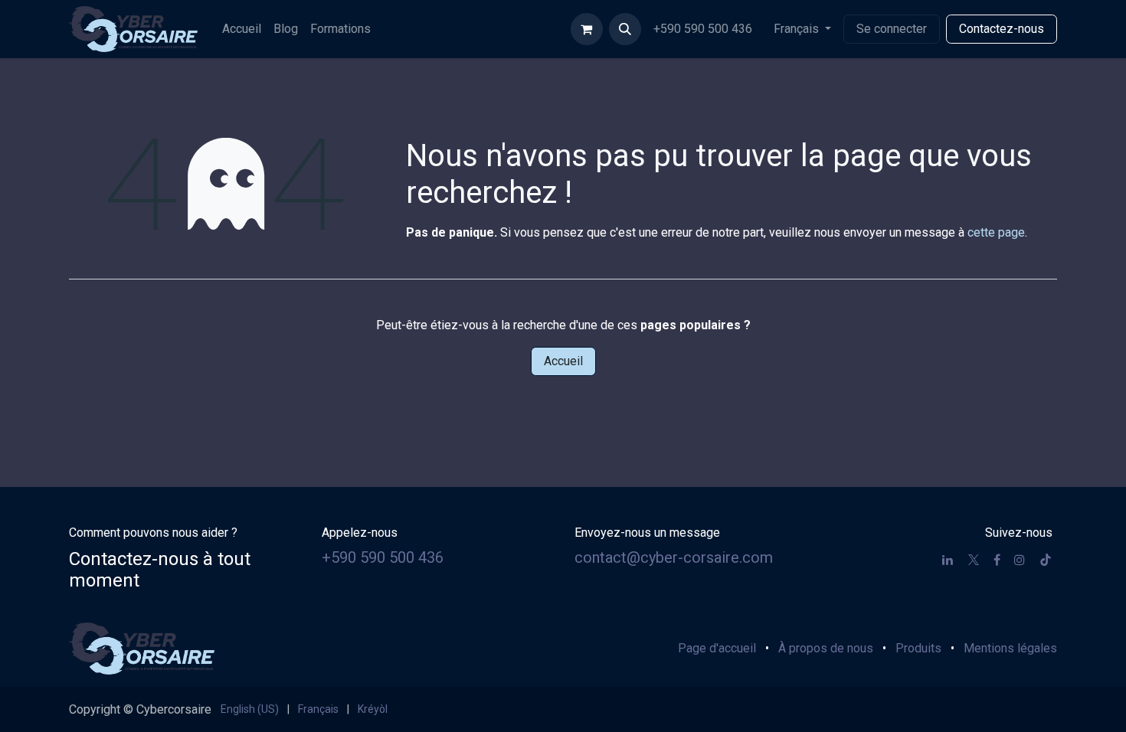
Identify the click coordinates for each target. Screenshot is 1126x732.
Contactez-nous (1001, 28)
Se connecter (891, 28)
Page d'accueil (717, 648)
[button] (625, 29)
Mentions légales (1010, 648)
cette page (996, 232)
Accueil (563, 361)
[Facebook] (996, 560)
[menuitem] (241, 29)
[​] (947, 560)
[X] (973, 560)
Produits (918, 648)
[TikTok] (1045, 560)
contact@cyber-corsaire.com (673, 557)
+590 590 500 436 (704, 28)
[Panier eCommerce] (587, 29)
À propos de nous (825, 648)
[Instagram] (1019, 560)
